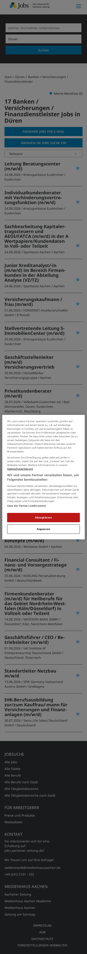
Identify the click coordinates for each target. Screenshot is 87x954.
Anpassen (43, 529)
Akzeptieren (43, 517)
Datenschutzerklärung (20, 468)
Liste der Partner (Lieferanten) (26, 505)
